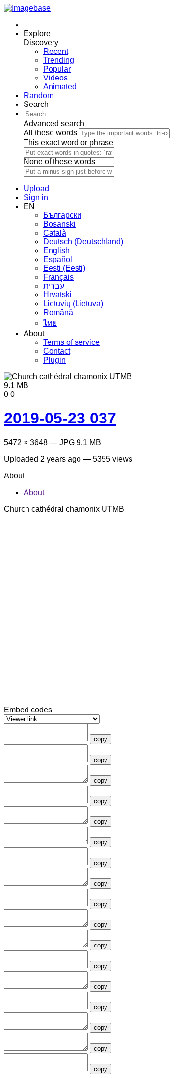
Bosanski (59, 224)
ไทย (50, 323)
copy (100, 739)
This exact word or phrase (68, 142)
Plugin (54, 360)
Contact (56, 351)
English (56, 250)
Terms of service (71, 342)
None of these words (59, 162)
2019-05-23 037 (60, 418)
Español (57, 259)
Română (58, 312)
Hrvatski (57, 294)
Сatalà (54, 233)
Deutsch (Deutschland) (83, 241)
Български (62, 215)
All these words (50, 133)
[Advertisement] (92, 614)
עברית (53, 286)
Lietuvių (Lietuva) (73, 303)
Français (58, 277)
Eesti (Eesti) (64, 268)
